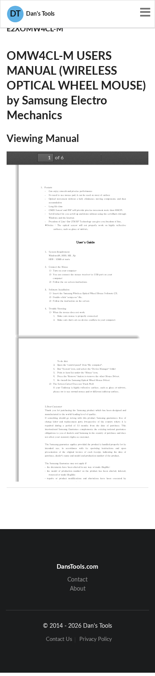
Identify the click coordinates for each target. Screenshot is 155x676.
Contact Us (59, 640)
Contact (77, 580)
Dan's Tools (32, 14)
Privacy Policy (95, 640)
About (78, 589)
